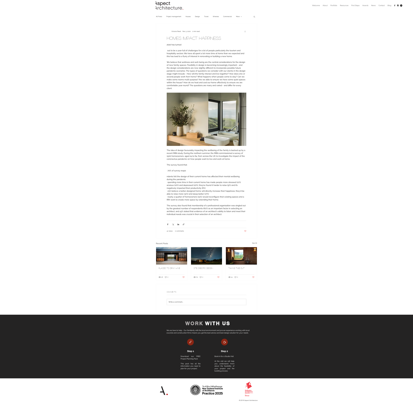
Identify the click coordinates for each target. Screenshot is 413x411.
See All (254, 243)
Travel (206, 16)
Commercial (227, 16)
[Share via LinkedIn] (178, 224)
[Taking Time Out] (241, 256)
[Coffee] (224, 342)
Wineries (216, 16)
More (238, 16)
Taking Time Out (236, 268)
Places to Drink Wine (169, 268)
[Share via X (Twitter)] (173, 224)
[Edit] (190, 342)
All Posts (159, 16)
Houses (188, 16)
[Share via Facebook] (168, 224)
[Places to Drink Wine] (171, 256)
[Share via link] (184, 224)
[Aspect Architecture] (395, 5)
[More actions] (245, 31)
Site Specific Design (203, 268)
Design (197, 16)
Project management (173, 16)
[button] (254, 16)
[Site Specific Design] (206, 256)
